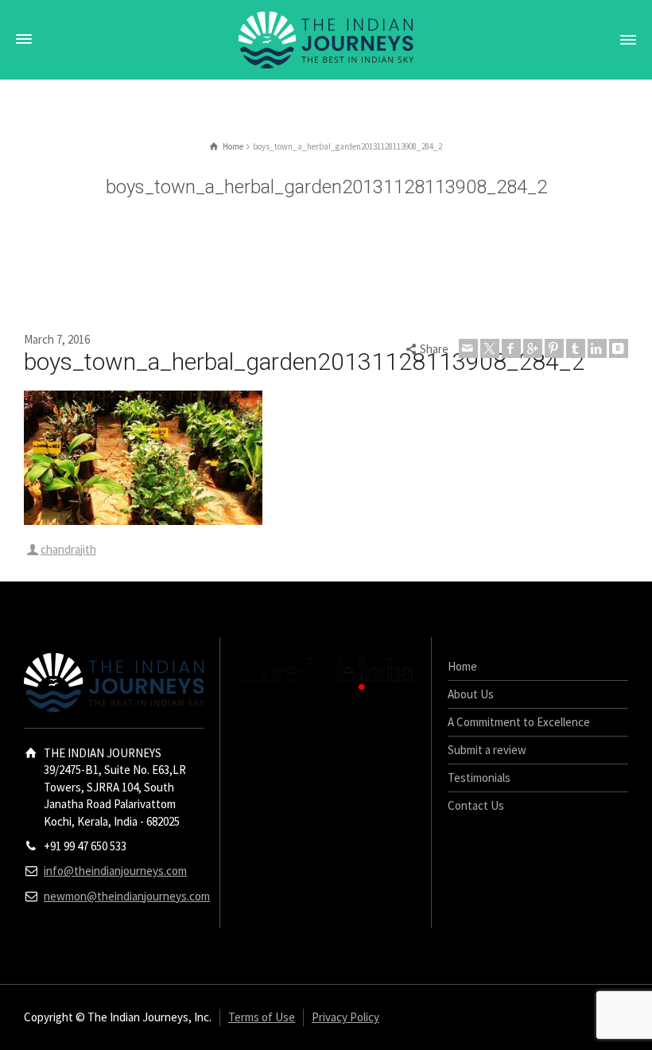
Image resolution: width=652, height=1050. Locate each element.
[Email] (468, 348)
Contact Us (476, 805)
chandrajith (68, 549)
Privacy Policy (345, 1017)
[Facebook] (511, 348)
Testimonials (479, 777)
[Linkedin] (597, 348)
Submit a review (487, 749)
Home (462, 666)
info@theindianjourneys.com (115, 870)
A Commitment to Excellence (519, 721)
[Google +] (532, 348)
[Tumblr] (575, 348)
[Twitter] (489, 348)
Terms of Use (261, 1017)
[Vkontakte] (618, 348)
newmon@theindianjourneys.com (127, 896)
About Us (471, 694)
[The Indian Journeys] (326, 38)
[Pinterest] (554, 348)
